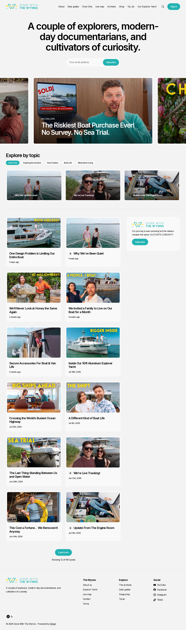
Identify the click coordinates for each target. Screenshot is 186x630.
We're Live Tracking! (84, 195)
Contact (86, 599)
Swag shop (124, 594)
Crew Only (87, 6)
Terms (86, 603)
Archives (111, 6)
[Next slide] (179, 112)
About (61, 6)
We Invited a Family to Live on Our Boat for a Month (90, 310)
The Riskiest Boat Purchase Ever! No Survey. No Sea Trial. (88, 128)
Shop (121, 6)
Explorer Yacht (90, 589)
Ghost (53, 624)
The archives (125, 585)
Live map (99, 6)
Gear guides (73, 6)
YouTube (161, 585)
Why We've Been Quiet (26, 195)
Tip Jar (130, 6)
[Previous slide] (6, 112)
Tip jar (122, 599)
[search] (163, 6)
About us (87, 585)
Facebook (162, 589)
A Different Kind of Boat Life (86, 418)
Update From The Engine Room (147, 195)
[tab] (12, 163)
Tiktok (160, 599)
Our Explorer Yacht (147, 6)
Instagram (162, 594)
